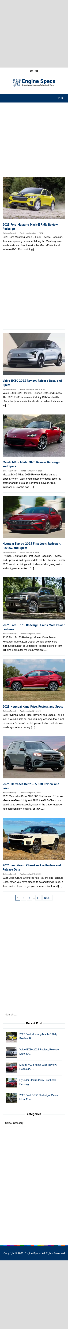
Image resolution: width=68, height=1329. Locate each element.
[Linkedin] (36, 71)
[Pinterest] (31, 71)
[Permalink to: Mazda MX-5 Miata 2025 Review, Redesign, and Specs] (34, 437)
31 (38, 897)
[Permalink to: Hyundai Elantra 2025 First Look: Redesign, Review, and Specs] (34, 518)
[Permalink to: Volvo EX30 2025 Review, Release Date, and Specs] (34, 355)
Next (46, 897)
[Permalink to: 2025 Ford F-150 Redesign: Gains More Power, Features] (34, 600)
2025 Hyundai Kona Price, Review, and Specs (33, 706)
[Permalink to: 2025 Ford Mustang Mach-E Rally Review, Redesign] (34, 199)
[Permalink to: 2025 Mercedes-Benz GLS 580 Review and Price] (34, 758)
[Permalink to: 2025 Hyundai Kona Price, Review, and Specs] (34, 681)
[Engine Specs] (34, 82)
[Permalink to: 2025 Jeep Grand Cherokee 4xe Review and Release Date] (34, 840)
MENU (60, 98)
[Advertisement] (34, 34)
